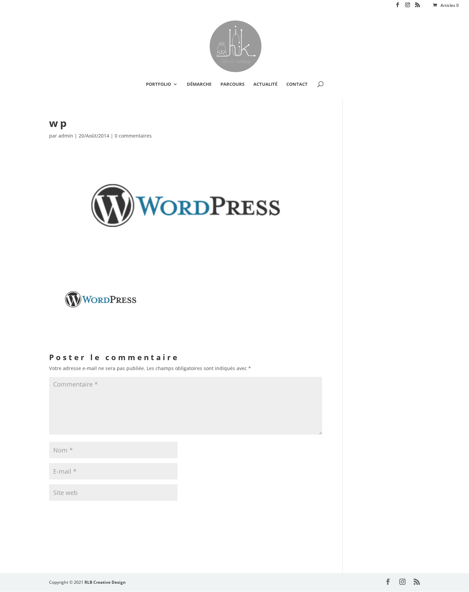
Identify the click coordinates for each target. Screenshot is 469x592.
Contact (297, 84)
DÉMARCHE (199, 84)
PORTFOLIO (158, 84)
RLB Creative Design (105, 582)
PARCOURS (232, 84)
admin (65, 135)
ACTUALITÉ (265, 84)
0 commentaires (133, 135)
